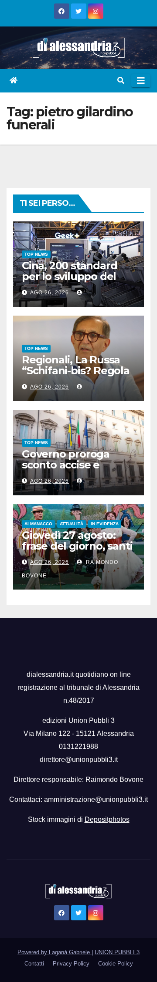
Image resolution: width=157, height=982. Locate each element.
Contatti (34, 963)
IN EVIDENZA (105, 523)
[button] (120, 80)
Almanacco (38, 523)
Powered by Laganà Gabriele (54, 952)
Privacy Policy (71, 963)
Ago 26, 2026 (49, 293)
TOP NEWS (36, 254)
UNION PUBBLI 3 (117, 952)
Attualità (71, 523)
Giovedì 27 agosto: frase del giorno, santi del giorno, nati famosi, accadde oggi (77, 551)
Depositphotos (107, 819)
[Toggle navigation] (140, 80)
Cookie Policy (115, 963)
